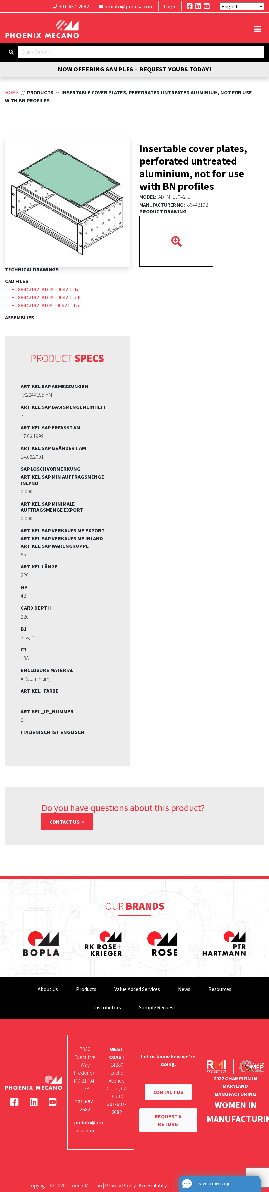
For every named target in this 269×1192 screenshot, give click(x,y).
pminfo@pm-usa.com (129, 6)
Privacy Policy (120, 1185)
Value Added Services (137, 989)
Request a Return (168, 1120)
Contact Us (65, 821)
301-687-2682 (74, 6)
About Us (48, 989)
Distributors (107, 1007)
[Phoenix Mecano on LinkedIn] (198, 6)
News (184, 989)
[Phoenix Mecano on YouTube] (207, 6)
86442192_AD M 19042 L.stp (48, 305)
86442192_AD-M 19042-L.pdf (49, 297)
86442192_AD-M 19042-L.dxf (49, 289)
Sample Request (157, 1007)
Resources (219, 989)
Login (170, 6)
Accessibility (153, 1185)
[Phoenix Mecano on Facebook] (190, 6)
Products (86, 989)
